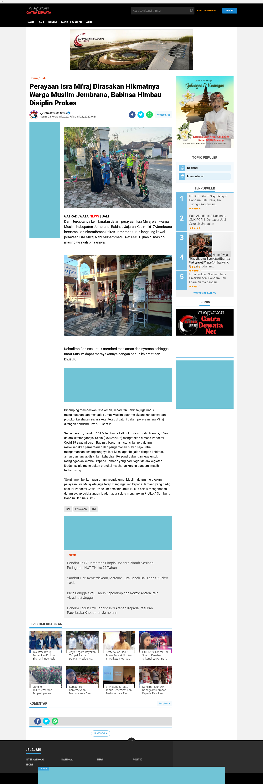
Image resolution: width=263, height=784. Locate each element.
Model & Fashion (71, 22)
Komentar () (163, 114)
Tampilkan (164, 703)
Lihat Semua (100, 733)
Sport (29, 764)
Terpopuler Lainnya (204, 293)
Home (31, 22)
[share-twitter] (140, 114)
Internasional (195, 176)
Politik (137, 759)
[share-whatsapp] (149, 114)
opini (89, 22)
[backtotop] (131, 741)
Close (43, 768)
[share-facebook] (132, 114)
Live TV (230, 10)
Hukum (52, 22)
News (100, 759)
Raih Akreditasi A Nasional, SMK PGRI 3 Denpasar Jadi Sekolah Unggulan (207, 220)
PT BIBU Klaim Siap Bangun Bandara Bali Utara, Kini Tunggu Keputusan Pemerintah (208, 200)
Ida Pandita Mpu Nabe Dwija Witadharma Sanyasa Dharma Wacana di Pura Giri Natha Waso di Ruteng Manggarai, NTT (209, 259)
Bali (41, 22)
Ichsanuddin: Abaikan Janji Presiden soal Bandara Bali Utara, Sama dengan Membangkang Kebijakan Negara (207, 278)
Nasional (192, 167)
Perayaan (81, 509)
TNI (94, 509)
